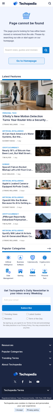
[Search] (46, 50)
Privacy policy (33, 410)
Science (5, 164)
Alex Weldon (8, 174)
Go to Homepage (26, 60)
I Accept (19, 410)
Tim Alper (6, 158)
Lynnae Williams (10, 124)
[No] (49, 407)
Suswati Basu (8, 141)
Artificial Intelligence (13, 131)
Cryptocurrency (10, 148)
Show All (49, 248)
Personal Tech (9, 113)
